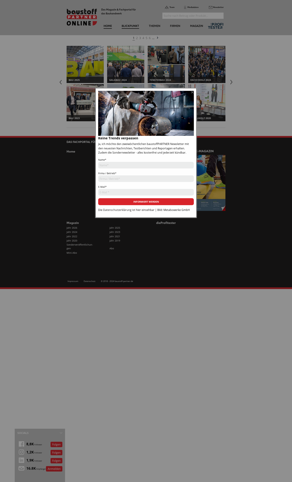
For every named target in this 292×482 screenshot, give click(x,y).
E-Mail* (102, 186)
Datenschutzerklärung (117, 210)
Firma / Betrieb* (107, 173)
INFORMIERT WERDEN (146, 201)
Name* (102, 159)
